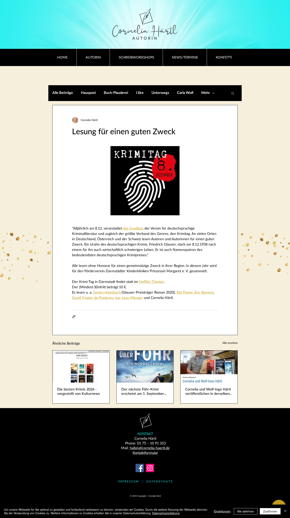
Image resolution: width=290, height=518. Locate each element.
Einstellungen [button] (222, 511)
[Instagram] (150, 468)
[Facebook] (140, 468)
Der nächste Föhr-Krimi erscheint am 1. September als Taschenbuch (142, 392)
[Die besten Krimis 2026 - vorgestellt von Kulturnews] (80, 367)
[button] (233, 93)
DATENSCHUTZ (159, 481)
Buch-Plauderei (116, 93)
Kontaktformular (145, 453)
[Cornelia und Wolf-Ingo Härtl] (209, 367)
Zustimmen (270, 511)
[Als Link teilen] (74, 317)
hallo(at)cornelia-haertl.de (150, 448)
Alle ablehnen (245, 511)
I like (140, 93)
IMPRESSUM (128, 481)
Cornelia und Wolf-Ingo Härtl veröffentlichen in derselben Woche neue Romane (208, 392)
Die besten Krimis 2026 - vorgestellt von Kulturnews (78, 392)
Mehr (205, 93)
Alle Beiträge (62, 93)
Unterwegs (160, 93)
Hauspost (88, 93)
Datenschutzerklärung (166, 513)
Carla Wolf (185, 93)
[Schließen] (285, 511)
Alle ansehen (230, 343)
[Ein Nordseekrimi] (145, 367)
